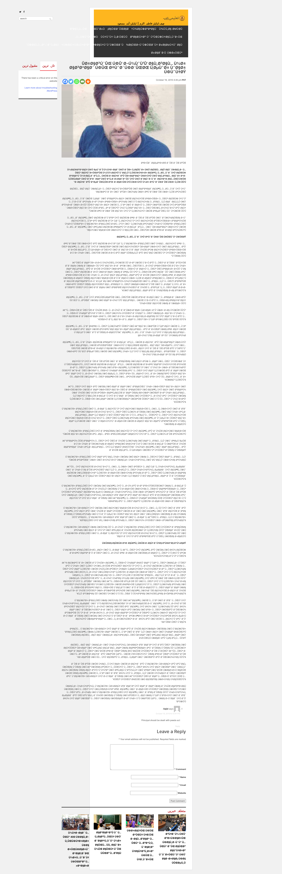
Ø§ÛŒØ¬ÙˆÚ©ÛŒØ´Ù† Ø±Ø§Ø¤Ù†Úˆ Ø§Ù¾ (154, 44)
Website (182, 793)
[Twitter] (70, 81)
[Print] (88, 81)
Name (182, 777)
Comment (180, 769)
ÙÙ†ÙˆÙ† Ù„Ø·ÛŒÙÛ (114, 36)
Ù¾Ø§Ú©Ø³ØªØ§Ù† (143, 28)
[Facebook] (65, 81)
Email (182, 785)
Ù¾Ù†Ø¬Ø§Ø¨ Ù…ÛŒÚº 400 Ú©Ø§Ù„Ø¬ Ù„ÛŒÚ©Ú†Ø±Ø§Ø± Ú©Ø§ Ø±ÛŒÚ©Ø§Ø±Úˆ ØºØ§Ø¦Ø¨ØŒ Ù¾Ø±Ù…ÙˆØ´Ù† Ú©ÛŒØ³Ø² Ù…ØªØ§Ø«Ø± (76, 849)
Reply (177, 726)
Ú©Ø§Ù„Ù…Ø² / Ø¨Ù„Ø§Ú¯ (42, 44)
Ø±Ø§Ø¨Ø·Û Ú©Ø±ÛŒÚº (166, 52)
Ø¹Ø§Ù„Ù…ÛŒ (78, 28)
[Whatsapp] (76, 81)
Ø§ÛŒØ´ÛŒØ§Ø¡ (118, 28)
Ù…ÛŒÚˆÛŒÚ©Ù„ (86, 36)
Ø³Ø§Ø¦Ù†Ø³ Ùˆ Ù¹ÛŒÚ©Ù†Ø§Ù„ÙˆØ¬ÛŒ (156, 36)
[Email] (82, 81)
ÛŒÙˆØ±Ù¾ (97, 28)
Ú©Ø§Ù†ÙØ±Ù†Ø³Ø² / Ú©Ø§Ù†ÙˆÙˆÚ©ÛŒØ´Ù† (93, 44)
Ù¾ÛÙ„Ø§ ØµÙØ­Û (170, 28)
